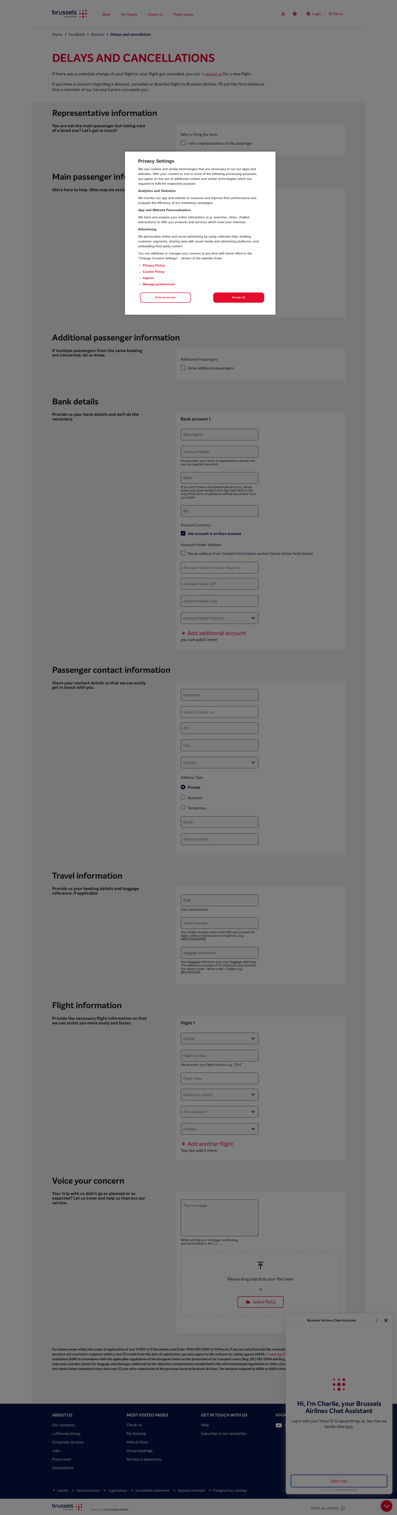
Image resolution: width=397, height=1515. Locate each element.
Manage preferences (159, 284)
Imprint (148, 278)
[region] (200, 233)
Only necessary (165, 297)
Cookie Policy (154, 271)
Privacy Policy (154, 265)
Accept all (238, 297)
